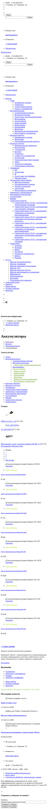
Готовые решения (12, 288)
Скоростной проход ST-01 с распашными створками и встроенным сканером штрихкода (31, 235)
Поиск (8, 15)
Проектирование (16, 276)
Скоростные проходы (18, 201)
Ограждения (19, 158)
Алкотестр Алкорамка (23, 164)
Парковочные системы (23, 137)
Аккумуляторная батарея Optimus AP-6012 (13, 474)
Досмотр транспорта (23, 186)
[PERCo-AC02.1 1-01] (9, 417)
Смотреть (9, 466)
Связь (12, 101)
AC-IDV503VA (7, 429)
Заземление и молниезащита (21, 192)
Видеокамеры (20, 119)
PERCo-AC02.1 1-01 (9, 421)
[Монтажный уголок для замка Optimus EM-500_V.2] (9, 440)
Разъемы (18, 258)
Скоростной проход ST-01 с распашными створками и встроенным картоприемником (31, 229)
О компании (10, 672)
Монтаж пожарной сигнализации (23, 266)
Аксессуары (19, 188)
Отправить (5, 804)
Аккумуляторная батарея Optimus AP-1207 (13, 551)
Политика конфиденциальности (17, 773)
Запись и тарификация (23, 109)
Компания (9, 342)
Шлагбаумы (19, 139)
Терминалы (19, 105)
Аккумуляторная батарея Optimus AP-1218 (13, 609)
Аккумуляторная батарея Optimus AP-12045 (14, 532)
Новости (8, 284)
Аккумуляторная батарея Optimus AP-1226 (13, 628)
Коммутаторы (20, 125)
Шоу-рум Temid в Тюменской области (13, 715)
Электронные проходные (24, 166)
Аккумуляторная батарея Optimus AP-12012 (14, 494)
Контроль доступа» (12, 385)
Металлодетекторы (22, 182)
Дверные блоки (21, 178)
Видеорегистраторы (22, 115)
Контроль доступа (17, 143)
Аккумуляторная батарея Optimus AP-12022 (14, 513)
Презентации (10, 95)
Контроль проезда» (12, 383)
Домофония (14, 168)
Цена (21, 446)
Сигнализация (15, 197)
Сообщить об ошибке (9, 807)
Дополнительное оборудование (27, 160)
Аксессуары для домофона (25, 176)
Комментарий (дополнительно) (13, 802)
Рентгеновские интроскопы (25, 190)
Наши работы (10, 286)
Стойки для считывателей (25, 156)
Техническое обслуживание (21, 280)
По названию (6, 446)
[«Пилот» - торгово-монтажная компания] (18, 27)
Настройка (14, 278)
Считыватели (20, 150)
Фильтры (18, 248)
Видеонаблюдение (17, 111)
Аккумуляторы (20, 121)
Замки (17, 162)
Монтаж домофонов (18, 264)
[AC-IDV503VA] (12, 425)
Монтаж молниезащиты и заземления (24, 272)
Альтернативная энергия (24, 113)
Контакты (9, 290)
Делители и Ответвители (24, 254)
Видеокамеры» (18, 367)
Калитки (18, 152)
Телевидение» (10, 402)
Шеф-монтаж (15, 274)
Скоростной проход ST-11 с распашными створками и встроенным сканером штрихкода (30, 219)
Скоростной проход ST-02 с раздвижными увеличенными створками (31, 204)
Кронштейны (20, 127)
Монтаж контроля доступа (20, 270)
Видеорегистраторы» (21, 363)
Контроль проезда (17, 135)
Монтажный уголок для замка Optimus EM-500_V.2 (21, 444)
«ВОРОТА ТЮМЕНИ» (14, 678)
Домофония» (10, 387)
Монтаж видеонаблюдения (20, 262)
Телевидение (15, 243)
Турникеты (19, 154)
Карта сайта (10, 775)
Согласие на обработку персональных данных (23, 777)
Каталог (8, 98)
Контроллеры (20, 148)
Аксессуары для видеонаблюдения (28, 117)
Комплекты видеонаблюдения (26, 131)
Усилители (19, 252)
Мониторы (19, 129)
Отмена (13, 804)
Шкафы (13, 199)
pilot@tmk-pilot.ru (11, 35)
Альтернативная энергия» (23, 361)
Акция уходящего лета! (9, 703)
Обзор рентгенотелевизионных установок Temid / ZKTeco (20, 732)
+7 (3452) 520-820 (11, 44)
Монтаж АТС (15, 268)
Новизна (15, 446)
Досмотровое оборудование (21, 180)
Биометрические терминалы (26, 145)
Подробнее (5, 663)
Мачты (17, 250)
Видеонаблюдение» (13, 359)
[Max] (6, 302)
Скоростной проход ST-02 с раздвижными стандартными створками (31, 208)
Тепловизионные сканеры (25, 184)
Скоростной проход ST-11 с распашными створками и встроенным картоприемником (30, 213)
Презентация (10, 48)
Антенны (18, 246)
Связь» (8, 357)
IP (15, 174)
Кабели (17, 256)
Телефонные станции (23, 103)
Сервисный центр (12, 282)
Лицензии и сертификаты (15, 674)
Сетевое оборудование (23, 107)
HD (16, 170)
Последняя (9, 460)
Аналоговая (19, 172)
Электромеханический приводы (27, 141)
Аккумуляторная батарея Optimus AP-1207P (14, 571)
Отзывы (8, 676)
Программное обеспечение (20, 194)
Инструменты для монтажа (25, 133)
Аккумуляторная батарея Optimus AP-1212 (13, 590)
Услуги (8, 260)
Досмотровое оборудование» (16, 389)
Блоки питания (20, 123)
